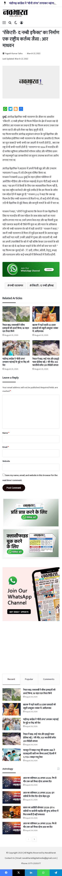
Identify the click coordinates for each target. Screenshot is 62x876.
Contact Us (10, 858)
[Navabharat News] (15, 13)
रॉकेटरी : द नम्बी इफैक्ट (42, 285)
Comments (48, 679)
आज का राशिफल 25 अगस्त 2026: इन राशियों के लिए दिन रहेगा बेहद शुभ (38, 794)
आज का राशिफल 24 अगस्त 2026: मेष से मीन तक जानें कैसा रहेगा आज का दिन (39, 825)
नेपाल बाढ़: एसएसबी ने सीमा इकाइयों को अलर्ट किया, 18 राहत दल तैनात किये (15, 328)
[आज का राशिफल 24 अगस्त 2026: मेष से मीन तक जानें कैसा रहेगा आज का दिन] (11, 828)
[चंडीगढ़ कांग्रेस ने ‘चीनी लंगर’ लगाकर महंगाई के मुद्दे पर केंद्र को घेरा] (16, 348)
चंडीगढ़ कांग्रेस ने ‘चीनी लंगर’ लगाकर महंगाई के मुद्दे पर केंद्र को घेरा (15, 362)
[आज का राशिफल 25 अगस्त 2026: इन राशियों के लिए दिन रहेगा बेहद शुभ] (11, 797)
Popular (29, 679)
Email (5, 447)
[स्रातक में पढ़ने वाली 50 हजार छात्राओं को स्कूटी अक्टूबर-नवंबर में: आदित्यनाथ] (46, 314)
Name (5, 433)
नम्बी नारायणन (16, 285)
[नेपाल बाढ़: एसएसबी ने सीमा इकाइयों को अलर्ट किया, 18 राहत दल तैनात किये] (16, 314)
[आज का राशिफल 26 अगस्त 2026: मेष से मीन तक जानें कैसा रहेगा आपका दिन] (11, 782)
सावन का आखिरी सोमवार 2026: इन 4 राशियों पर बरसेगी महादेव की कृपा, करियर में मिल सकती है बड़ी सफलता (40, 811)
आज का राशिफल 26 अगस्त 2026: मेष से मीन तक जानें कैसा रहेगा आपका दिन (39, 779)
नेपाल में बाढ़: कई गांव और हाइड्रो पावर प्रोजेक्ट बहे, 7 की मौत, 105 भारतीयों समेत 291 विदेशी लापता (45, 362)
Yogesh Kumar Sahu (14, 53)
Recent (11, 679)
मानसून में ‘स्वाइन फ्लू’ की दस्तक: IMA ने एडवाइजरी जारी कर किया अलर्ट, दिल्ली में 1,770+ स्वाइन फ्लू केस (39, 753)
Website (6, 461)
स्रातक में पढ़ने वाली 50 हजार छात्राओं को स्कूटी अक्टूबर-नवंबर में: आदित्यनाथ (45, 328)
